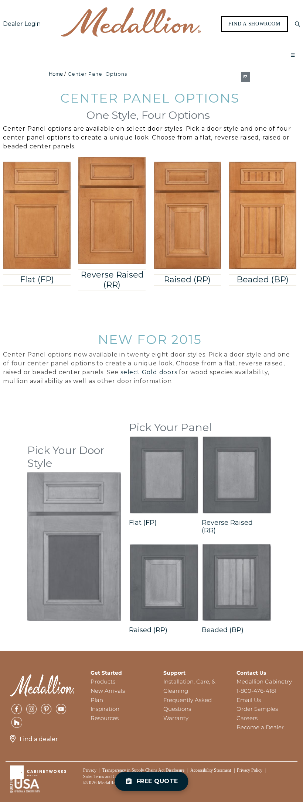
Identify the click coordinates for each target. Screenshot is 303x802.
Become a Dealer (260, 727)
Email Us (248, 699)
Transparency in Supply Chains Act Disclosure (143, 770)
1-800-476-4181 (256, 690)
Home (56, 73)
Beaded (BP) (262, 280)
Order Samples (257, 708)
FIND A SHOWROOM (254, 24)
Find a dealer (39, 739)
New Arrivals (108, 690)
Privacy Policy (249, 770)
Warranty (175, 718)
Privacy (89, 770)
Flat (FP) (37, 280)
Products (103, 681)
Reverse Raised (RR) (112, 279)
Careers (247, 718)
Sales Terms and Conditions (107, 776)
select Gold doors (148, 372)
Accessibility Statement (210, 770)
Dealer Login (22, 23)
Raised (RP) (187, 280)
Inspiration (105, 708)
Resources (105, 718)
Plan (97, 699)
